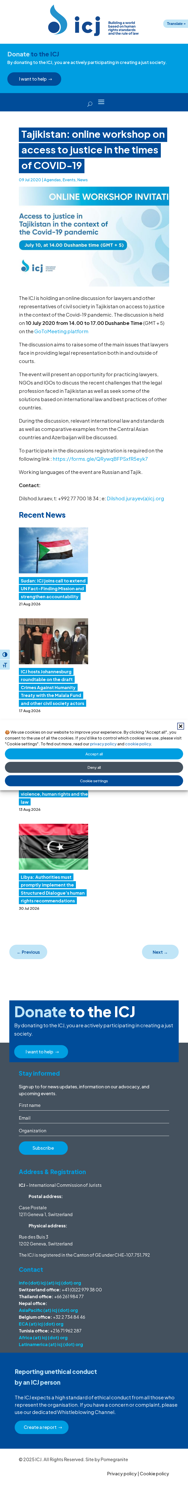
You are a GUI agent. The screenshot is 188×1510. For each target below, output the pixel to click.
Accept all (94, 753)
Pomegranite (114, 1459)
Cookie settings (94, 780)
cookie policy (138, 743)
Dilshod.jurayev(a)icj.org (135, 498)
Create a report (40, 1427)
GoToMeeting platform (61, 331)
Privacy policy (122, 1473)
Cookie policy (154, 1473)
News (82, 179)
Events (69, 179)
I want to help (33, 79)
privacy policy (103, 743)
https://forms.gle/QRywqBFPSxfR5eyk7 (100, 459)
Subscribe (43, 1148)
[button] (180, 726)
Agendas (52, 179)
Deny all (94, 767)
